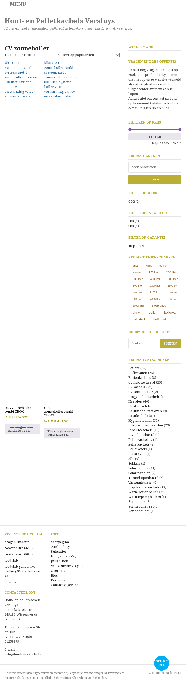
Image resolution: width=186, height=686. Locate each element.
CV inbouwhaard (141, 382)
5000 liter (173, 299)
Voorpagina (60, 542)
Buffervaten (137, 373)
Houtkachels (138, 416)
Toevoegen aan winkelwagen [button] (20, 429)
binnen (137, 312)
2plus (136, 265)
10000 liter (138, 306)
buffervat (159, 319)
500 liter (173, 279)
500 (131, 221)
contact (158, 98)
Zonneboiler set (141, 506)
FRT (178, 672)
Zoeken (155, 179)
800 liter (138, 285)
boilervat (170, 312)
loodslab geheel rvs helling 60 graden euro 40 (23, 571)
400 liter (155, 278)
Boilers (134, 368)
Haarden (135, 401)
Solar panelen (139, 473)
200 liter (171, 272)
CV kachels (136, 387)
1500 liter (173, 285)
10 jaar (133, 246)
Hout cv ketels (139, 406)
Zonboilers (137, 501)
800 (131, 226)
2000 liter (137, 292)
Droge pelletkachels (144, 397)
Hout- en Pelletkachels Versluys (60, 21)
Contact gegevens (64, 585)
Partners (58, 580)
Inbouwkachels (140, 430)
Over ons (58, 570)
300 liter (138, 279)
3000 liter (138, 299)
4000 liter (155, 299)
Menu (17, 4)
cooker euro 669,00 (19, 548)
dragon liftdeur (17, 542)
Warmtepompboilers (144, 497)
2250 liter (155, 292)
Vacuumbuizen (140, 482)
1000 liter (155, 285)
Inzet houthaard (141, 435)
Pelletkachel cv (140, 439)
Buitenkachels (139, 377)
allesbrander (159, 305)
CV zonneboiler (140, 392)
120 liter (137, 272)
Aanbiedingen (62, 547)
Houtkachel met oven (145, 411)
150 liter (154, 272)
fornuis (10, 582)
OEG (131, 201)
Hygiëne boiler (140, 420)
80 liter (162, 266)
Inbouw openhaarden (145, 425)
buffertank (139, 319)
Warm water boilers (144, 492)
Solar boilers (138, 468)
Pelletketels (137, 449)
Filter (155, 137)
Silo (131, 459)
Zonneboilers (139, 511)
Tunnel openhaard (143, 478)
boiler (153, 312)
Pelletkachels (138, 444)
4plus (149, 265)
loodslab (11, 560)
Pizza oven (137, 454)
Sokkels (134, 463)
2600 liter (172, 292)
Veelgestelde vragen (67, 566)
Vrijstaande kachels (143, 487)
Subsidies (58, 551)
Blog (54, 575)
